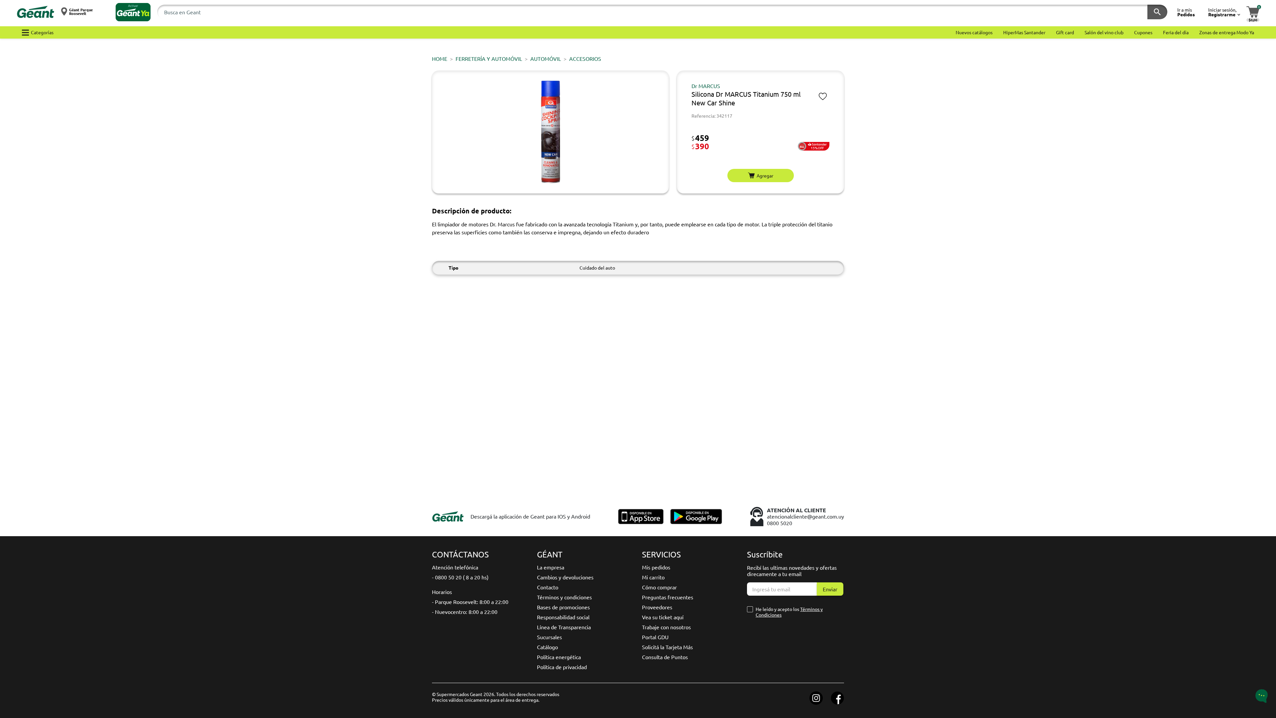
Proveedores (657, 607)
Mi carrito (653, 577)
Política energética (559, 656)
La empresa (550, 567)
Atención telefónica (455, 567)
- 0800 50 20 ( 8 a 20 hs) (460, 577)
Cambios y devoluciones (565, 577)
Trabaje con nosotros (666, 627)
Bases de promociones (563, 607)
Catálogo (547, 647)
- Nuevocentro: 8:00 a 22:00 (464, 611)
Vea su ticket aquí (663, 617)
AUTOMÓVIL (545, 58)
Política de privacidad (562, 666)
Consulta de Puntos (665, 656)
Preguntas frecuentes (667, 597)
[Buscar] (1157, 12)
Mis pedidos (656, 567)
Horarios (442, 591)
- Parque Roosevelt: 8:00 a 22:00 (470, 601)
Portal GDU (655, 637)
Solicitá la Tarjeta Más (667, 647)
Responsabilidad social (563, 617)
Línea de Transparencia (564, 627)
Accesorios (585, 58)
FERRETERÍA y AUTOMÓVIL (489, 58)
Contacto (547, 587)
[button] (133, 12)
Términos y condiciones (564, 597)
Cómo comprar (659, 587)
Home (439, 58)
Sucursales (549, 637)
